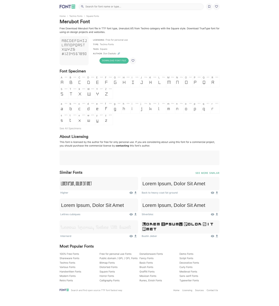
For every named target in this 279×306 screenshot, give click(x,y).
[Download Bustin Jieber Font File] (217, 237)
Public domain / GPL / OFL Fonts (119, 258)
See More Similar (207, 172)
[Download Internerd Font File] (135, 237)
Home (63, 16)
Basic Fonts (146, 262)
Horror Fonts (107, 276)
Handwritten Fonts (70, 271)
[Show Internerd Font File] (131, 237)
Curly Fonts (186, 267)
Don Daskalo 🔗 (111, 53)
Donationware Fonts (151, 253)
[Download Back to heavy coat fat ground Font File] (217, 193)
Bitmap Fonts (107, 262)
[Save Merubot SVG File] (133, 61)
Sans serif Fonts (188, 276)
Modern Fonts (68, 276)
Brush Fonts (146, 267)
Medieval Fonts (188, 271)
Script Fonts (186, 258)
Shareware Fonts (69, 258)
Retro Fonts (66, 280)
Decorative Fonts (189, 262)
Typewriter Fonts (189, 280)
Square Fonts (92, 16)
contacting (122, 145)
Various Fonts (67, 267)
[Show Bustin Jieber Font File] (212, 237)
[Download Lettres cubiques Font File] (135, 215)
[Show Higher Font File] (131, 193)
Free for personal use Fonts (116, 253)
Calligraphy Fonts (110, 280)
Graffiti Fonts (147, 271)
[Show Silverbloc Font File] (212, 215)
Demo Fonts (186, 253)
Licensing (187, 290)
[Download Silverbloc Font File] (217, 215)
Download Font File (114, 60)
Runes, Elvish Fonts (151, 280)
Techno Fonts (76, 16)
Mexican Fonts (148, 276)
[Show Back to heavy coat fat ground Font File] (212, 193)
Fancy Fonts (147, 258)
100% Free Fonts (69, 253)
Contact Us (212, 290)
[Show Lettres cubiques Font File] (131, 215)
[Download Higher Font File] (135, 193)
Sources (199, 290)
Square (103, 49)
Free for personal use (117, 39)
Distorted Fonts (109, 267)
